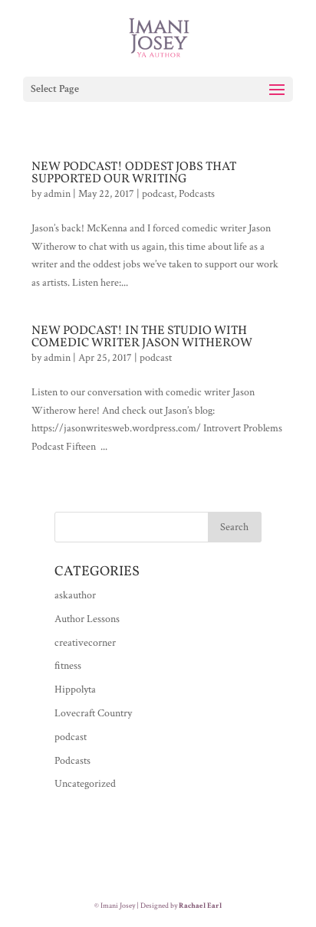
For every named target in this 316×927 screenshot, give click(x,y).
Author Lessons (87, 619)
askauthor (75, 595)
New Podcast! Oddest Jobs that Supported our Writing (133, 173)
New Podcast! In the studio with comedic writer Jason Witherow (141, 337)
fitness (67, 666)
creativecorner (85, 643)
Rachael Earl (200, 906)
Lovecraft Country (93, 713)
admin (57, 194)
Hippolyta (75, 689)
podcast (158, 194)
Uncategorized (85, 784)
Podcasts (197, 194)
